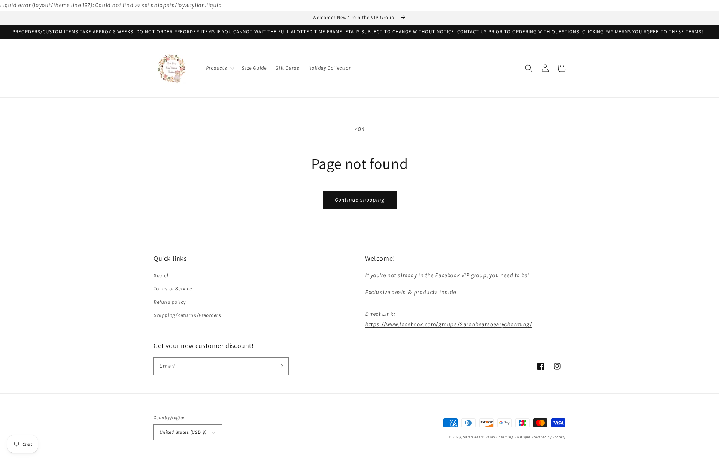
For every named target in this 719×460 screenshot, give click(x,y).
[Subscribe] (280, 366)
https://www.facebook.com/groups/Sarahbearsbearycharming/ (448, 324)
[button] (219, 68)
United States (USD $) (183, 432)
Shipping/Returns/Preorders (187, 315)
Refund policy (170, 302)
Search (162, 275)
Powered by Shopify (548, 437)
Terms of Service (173, 288)
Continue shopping (360, 199)
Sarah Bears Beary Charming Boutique (496, 437)
